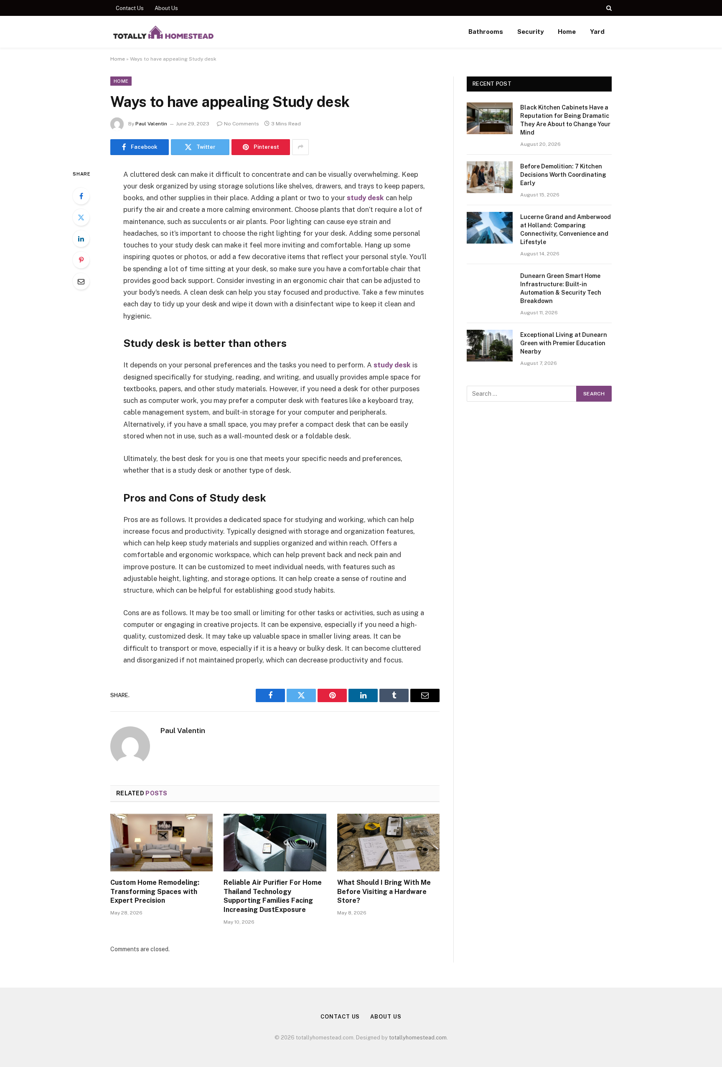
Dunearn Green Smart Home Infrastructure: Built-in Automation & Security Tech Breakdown (560, 288)
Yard (597, 31)
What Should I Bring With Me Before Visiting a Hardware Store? (384, 892)
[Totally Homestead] (163, 32)
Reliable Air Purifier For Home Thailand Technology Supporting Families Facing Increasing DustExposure (273, 896)
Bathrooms (485, 31)
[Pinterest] (81, 260)
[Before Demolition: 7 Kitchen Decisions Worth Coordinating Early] (490, 177)
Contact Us (130, 8)
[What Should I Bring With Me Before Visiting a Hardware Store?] (388, 842)
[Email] (81, 281)
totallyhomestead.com (418, 1037)
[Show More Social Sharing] (300, 147)
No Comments (241, 124)
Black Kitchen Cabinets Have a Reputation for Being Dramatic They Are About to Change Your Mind (565, 120)
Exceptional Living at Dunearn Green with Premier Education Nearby (563, 343)
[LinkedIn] (81, 238)
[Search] (608, 8)
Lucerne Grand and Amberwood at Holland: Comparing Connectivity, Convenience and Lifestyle (565, 229)
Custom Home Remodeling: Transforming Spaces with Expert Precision (154, 892)
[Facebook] (81, 196)
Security (530, 31)
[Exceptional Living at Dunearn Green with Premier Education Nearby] (490, 346)
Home (567, 31)
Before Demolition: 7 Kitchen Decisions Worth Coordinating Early (563, 174)
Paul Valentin (151, 124)
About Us (166, 8)
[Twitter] (81, 217)
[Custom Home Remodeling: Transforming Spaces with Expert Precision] (161, 842)
